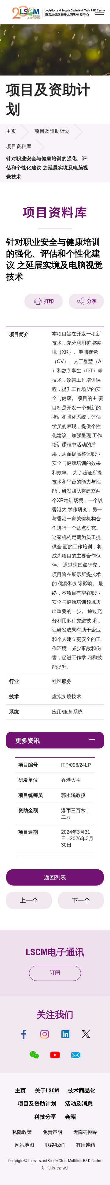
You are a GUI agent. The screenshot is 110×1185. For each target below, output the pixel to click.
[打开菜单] (99, 12)
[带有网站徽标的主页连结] (58, 12)
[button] (76, 1055)
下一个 (81, 901)
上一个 (29, 901)
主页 (11, 131)
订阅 (55, 973)
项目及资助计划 (52, 131)
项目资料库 (18, 147)
